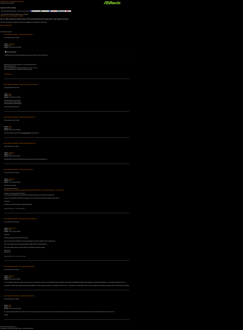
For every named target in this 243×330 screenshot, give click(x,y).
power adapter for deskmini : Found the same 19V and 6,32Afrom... (21, 84)
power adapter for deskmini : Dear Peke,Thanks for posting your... (21, 218)
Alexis (9, 94)
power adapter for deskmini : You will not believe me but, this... (20, 117)
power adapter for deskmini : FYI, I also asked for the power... (19, 266)
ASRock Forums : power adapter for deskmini (12, 1)
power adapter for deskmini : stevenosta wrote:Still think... (19, 34)
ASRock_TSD (11, 228)
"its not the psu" (8, 74)
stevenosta (11, 153)
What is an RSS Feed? (6, 25)
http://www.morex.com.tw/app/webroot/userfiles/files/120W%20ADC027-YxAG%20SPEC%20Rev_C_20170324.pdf (33, 190)
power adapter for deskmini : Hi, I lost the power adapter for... (19, 295)
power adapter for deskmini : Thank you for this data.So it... (19, 169)
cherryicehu (11, 44)
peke (9, 305)
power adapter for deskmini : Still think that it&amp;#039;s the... (20, 143)
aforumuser (11, 179)
